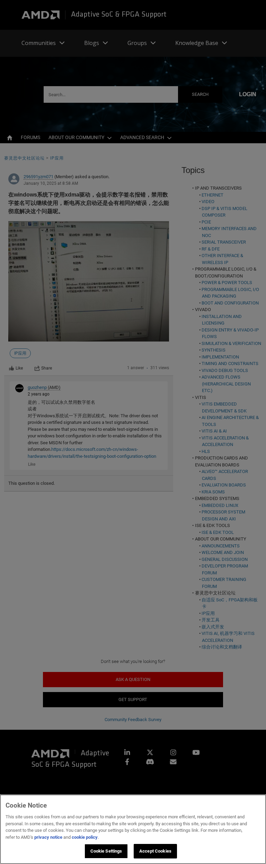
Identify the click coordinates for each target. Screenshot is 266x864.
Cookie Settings (106, 851)
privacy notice (48, 837)
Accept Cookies (155, 851)
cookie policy (85, 837)
